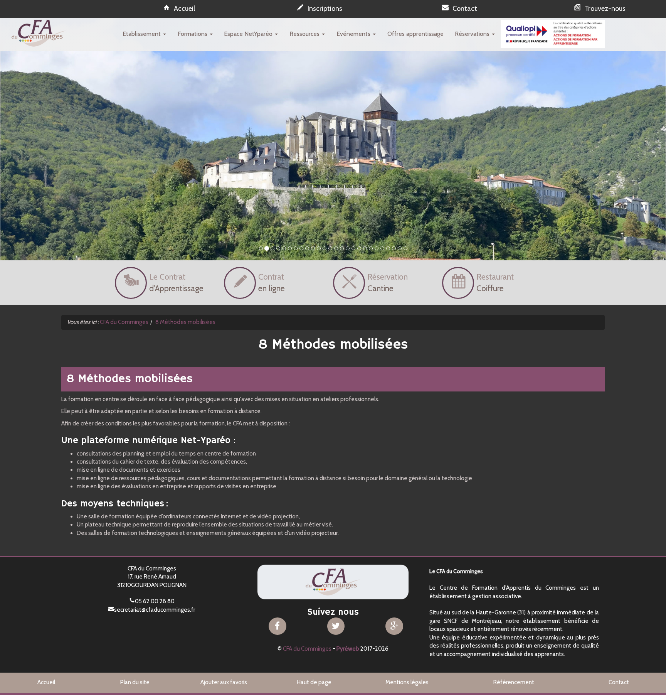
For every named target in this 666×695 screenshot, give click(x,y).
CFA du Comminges (307, 648)
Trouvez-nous (605, 8)
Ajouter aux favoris (223, 682)
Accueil (184, 8)
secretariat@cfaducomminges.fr (154, 609)
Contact (464, 8)
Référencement (513, 682)
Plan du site (135, 682)
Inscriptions (325, 8)
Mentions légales (407, 682)
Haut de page (314, 682)
